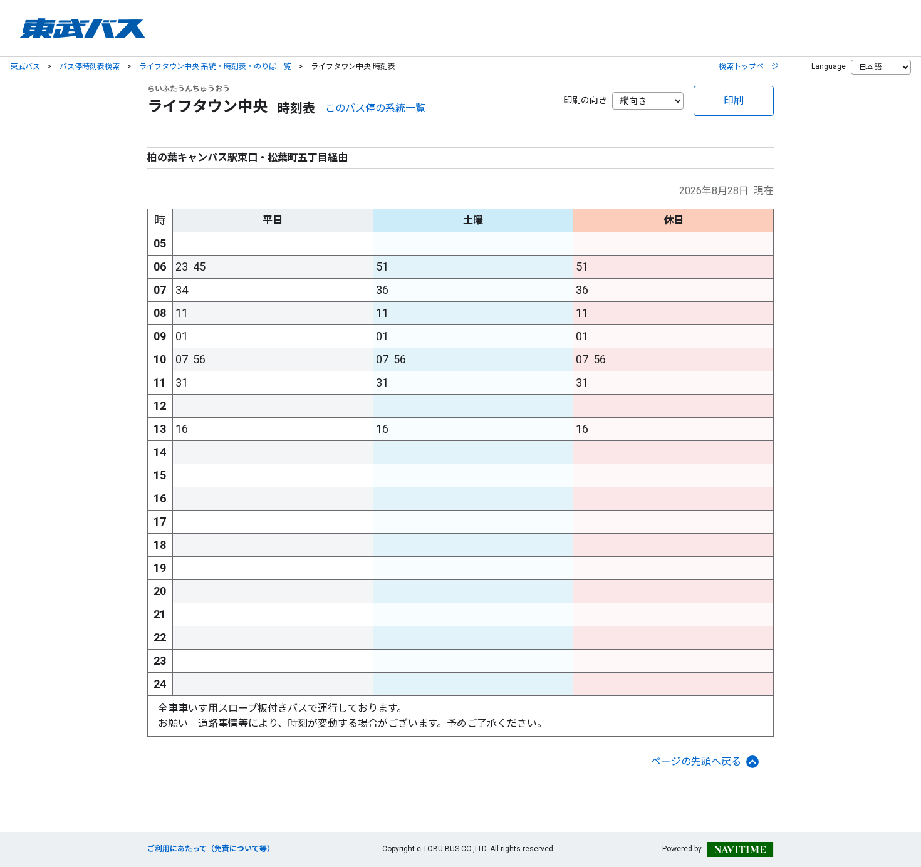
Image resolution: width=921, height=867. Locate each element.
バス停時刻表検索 (90, 66)
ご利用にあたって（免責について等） (210, 848)
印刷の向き (585, 100)
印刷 (734, 100)
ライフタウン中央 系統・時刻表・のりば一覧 (215, 66)
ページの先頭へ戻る (696, 761)
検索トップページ (749, 66)
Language (828, 66)
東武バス (25, 66)
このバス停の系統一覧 (375, 108)
